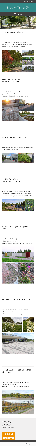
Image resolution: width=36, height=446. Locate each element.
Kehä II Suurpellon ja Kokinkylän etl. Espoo (17, 370)
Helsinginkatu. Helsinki (12, 32)
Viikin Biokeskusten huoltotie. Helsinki (11, 80)
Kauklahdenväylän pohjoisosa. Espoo (16, 227)
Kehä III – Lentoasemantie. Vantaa (17, 299)
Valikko (19, 14)
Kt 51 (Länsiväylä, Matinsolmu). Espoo (11, 180)
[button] (12, 61)
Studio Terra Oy (18, 7)
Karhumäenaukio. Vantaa (14, 137)
